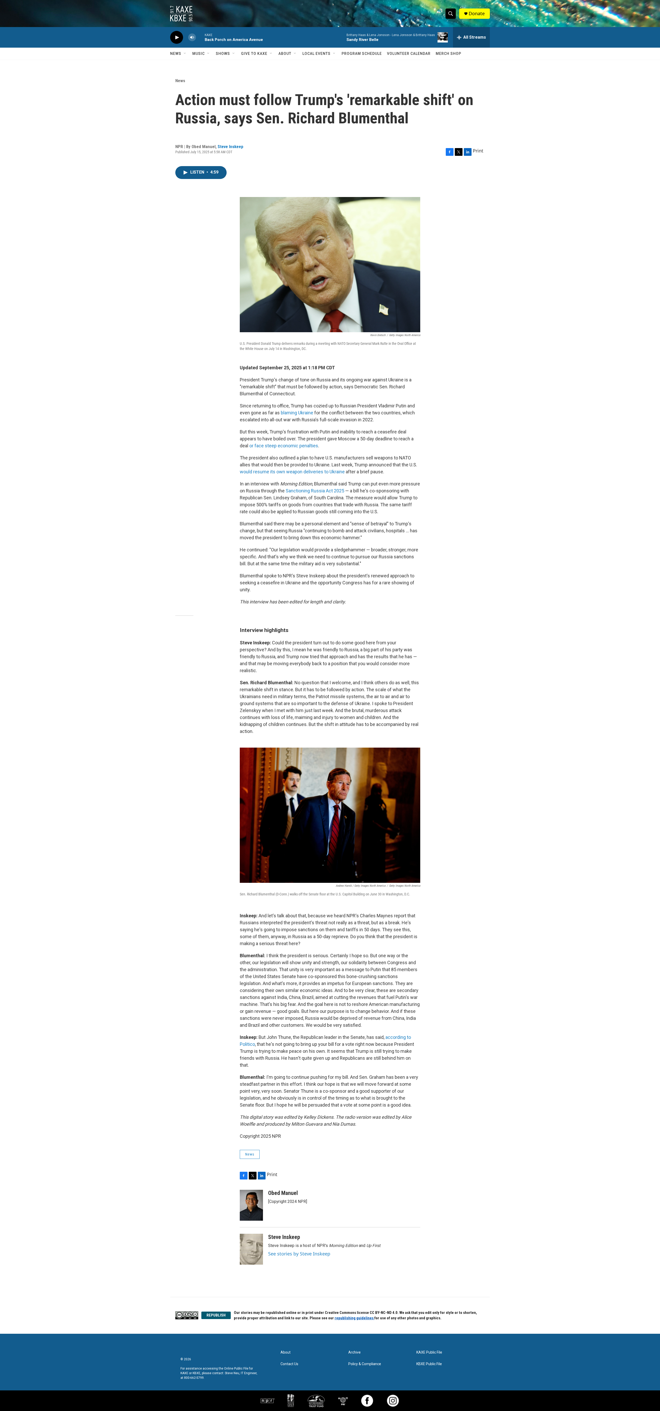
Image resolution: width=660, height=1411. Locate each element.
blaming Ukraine (297, 412)
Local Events (316, 54)
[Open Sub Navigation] (185, 54)
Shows (223, 54)
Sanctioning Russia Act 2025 (315, 490)
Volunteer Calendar (409, 54)
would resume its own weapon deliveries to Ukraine (292, 471)
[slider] (200, 37)
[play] (176, 37)
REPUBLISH (216, 1315)
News (175, 54)
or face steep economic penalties (283, 445)
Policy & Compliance (364, 1364)
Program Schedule (362, 54)
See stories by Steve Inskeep (299, 1254)
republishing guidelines (354, 1318)
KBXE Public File (429, 1364)
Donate (477, 13)
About (284, 54)
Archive (354, 1352)
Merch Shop (448, 54)
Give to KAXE (254, 54)
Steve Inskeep (230, 146)
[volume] (192, 37)
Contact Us (289, 1364)
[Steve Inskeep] (251, 1249)
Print (478, 151)
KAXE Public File (429, 1352)
